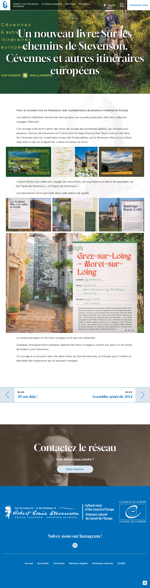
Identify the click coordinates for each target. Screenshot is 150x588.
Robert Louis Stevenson (26, 3)
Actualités (18, 6)
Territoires (70, 3)
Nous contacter (75, 469)
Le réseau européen (51, 3)
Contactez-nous (138, 5)
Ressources (85, 3)
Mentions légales (78, 563)
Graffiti (121, 563)
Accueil (29, 563)
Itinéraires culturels (102, 563)
